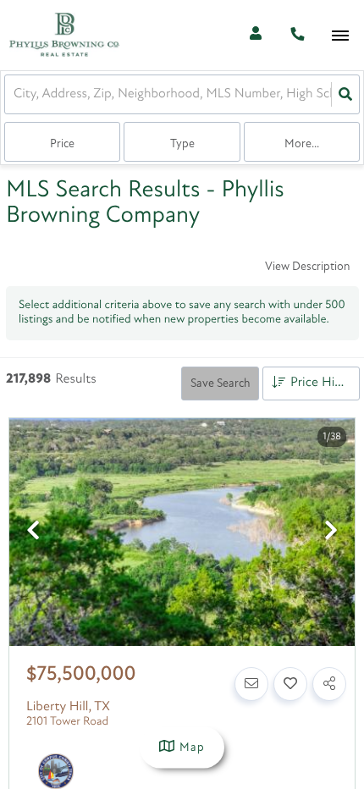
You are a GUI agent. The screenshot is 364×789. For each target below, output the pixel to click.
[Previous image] (33, 533)
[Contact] (251, 684)
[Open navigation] (340, 36)
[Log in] (255, 35)
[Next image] (331, 533)
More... (301, 144)
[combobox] (15, 94)
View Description (307, 267)
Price (62, 144)
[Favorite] (290, 684)
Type (182, 144)
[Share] (329, 684)
